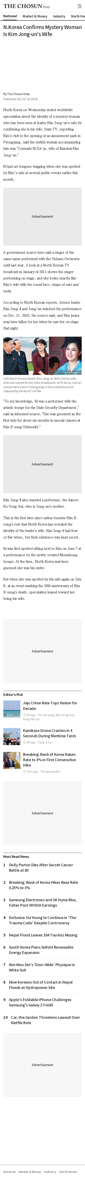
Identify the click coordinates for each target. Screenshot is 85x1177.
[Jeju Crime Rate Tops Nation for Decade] (11, 709)
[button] (80, 6)
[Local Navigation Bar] (80, 6)
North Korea (68, 1172)
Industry (50, 1172)
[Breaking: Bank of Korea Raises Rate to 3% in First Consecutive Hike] (11, 760)
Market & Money (30, 1172)
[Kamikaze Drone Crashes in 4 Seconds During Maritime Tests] (11, 736)
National (9, 1172)
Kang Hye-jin (31, 719)
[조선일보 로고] (26, 6)
